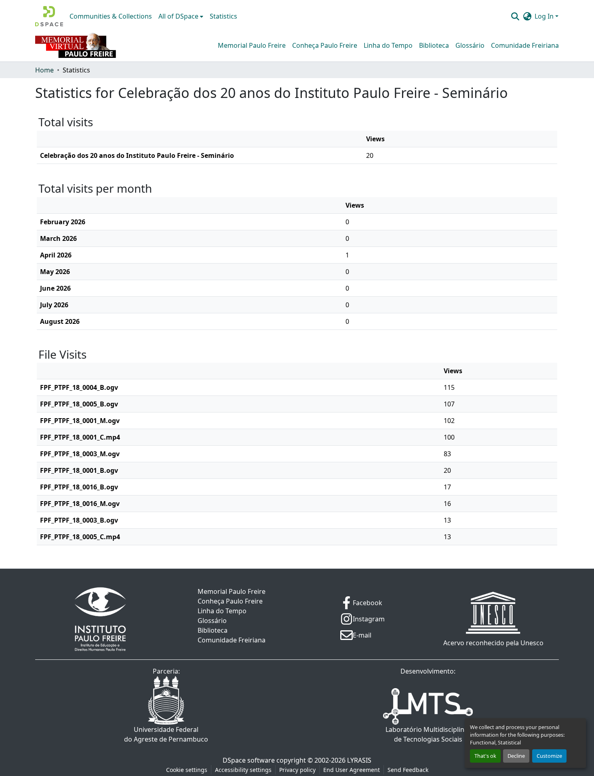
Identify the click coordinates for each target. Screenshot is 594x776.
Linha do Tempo (388, 45)
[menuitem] (180, 16)
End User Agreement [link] (351, 770)
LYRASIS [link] (359, 760)
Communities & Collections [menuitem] (111, 16)
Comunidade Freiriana (525, 45)
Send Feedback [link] (408, 770)
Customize (549, 755)
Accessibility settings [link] (243, 770)
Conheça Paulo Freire (324, 45)
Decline (516, 755)
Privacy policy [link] (297, 770)
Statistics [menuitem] (223, 16)
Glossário (469, 45)
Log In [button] (545, 16)
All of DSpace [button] (178, 16)
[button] (49, 16)
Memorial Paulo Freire (252, 45)
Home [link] (44, 70)
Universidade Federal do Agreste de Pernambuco (166, 734)
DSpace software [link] (249, 760)
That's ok (485, 755)
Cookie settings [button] (186, 770)
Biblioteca (434, 45)
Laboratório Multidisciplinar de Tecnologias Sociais (428, 734)
